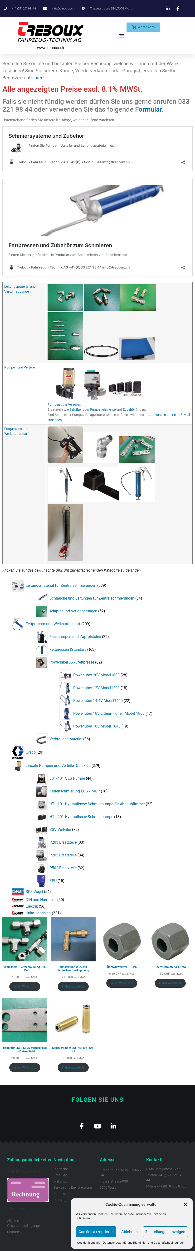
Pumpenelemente (103, 410)
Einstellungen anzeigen (165, 1231)
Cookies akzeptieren (96, 1231)
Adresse (108, 1159)
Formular (148, 109)
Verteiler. (74, 405)
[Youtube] (97, 1126)
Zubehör (129, 410)
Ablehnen (129, 1231)
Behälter (75, 410)
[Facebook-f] (81, 1126)
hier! (39, 78)
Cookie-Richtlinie (88, 1242)
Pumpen (54, 405)
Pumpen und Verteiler (20, 367)
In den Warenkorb (25, 986)
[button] (185, 1204)
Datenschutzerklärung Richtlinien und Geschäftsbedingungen (144, 1242)
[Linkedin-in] (113, 1126)
